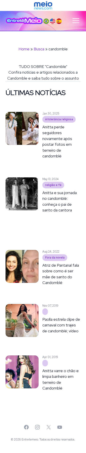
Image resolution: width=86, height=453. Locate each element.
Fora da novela (55, 257)
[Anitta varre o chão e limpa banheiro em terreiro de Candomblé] (45, 363)
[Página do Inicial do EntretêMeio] (24, 20)
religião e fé (53, 185)
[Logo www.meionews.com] (43, 5)
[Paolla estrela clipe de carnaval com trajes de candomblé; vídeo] (45, 311)
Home (24, 48)
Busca (39, 48)
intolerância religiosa (59, 119)
